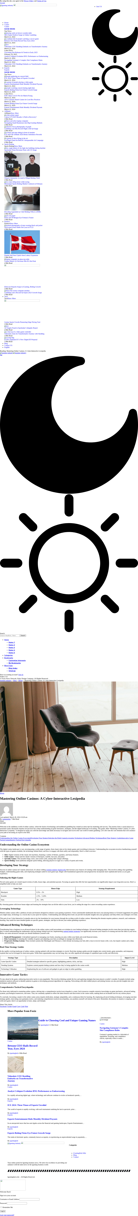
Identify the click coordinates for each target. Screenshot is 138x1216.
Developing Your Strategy (39, 838)
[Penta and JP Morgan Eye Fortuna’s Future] (9, 216)
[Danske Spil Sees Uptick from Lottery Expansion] (22, 253)
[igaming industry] (13, 353)
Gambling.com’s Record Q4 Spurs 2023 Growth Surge (23, 293)
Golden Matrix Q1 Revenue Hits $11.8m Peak (20, 261)
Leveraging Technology (74, 838)
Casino (6, 26)
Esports (6, 70)
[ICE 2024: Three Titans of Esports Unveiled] (16, 76)
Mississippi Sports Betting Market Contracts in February (23, 184)
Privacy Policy (29, 1)
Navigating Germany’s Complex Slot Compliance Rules (23, 60)
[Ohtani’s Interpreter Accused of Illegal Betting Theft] (22, 176)
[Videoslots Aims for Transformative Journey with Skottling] (17, 332)
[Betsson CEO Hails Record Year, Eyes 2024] (21, 39)
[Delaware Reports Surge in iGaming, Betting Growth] (22, 266)
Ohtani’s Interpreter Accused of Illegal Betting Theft (22, 178)
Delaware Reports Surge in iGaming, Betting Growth (22, 287)
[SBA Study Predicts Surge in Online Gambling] (18, 33)
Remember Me (7, 1207)
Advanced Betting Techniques (93, 838)
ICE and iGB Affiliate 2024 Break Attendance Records (23, 134)
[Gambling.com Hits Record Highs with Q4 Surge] (17, 127)
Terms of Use (41, 1)
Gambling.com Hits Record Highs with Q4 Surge (21, 129)
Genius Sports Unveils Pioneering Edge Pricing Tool (22, 322)
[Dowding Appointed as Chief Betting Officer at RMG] (22, 210)
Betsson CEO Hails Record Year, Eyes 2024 (19, 41)
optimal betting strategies (71, 931)
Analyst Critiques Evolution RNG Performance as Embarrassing (26, 56)
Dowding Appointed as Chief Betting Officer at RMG (22, 212)
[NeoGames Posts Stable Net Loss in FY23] (23, 225)
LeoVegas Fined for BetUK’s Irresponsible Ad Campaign (23, 140)
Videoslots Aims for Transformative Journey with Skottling (24, 334)
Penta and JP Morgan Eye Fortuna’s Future (19, 218)
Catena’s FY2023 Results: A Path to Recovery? (20, 117)
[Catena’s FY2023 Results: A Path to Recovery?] (11, 115)
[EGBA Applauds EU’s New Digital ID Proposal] (9, 338)
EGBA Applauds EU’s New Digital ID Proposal (20, 339)
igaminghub (6, 819)
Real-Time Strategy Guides (112, 838)
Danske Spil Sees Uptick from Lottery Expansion (21, 255)
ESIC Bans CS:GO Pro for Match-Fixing (18, 96)
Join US (99, 6)
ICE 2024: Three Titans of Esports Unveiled (19, 78)
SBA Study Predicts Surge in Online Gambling (20, 35)
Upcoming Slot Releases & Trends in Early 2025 (21, 52)
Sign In (20, 675)
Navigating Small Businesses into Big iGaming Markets (23, 123)
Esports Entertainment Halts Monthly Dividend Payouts (23, 84)
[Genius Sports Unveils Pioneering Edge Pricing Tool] (22, 301)
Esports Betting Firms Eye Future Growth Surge (20, 90)
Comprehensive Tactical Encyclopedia (18, 840)
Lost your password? (7, 1215)
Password (3, 1203)
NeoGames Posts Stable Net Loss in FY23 (18, 227)
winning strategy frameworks (56, 870)
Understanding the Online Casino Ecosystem (15, 838)
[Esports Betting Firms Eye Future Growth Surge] (19, 88)
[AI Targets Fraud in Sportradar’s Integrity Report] (6, 326)
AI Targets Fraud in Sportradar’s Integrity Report (21, 328)
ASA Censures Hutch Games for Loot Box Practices (22, 99)
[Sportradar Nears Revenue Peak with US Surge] (24, 148)
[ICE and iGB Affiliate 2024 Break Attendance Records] (19, 132)
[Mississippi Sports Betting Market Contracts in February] (16, 182)
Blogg (2, 793)
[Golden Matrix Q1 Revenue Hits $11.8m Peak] (16, 259)
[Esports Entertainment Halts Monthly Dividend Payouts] (18, 82)
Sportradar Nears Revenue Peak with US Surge (20, 150)
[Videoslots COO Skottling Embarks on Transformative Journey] (6, 45)
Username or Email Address (9, 1199)
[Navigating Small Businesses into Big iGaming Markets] (16, 121)
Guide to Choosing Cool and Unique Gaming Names (67, 1020)
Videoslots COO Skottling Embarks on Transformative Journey (25, 47)
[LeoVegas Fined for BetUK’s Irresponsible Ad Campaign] (16, 138)
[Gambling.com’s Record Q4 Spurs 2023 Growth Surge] (17, 291)
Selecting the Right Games (57, 838)
